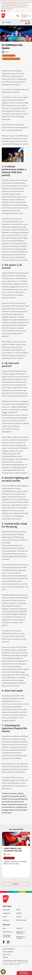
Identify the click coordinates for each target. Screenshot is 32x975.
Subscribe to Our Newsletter (24, 972)
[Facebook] (4, 942)
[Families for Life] (3, 15)
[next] (4, 11)
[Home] (3, 22)
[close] (30, 2)
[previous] (2, 11)
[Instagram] (8, 942)
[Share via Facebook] (26, 23)
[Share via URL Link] (29, 23)
